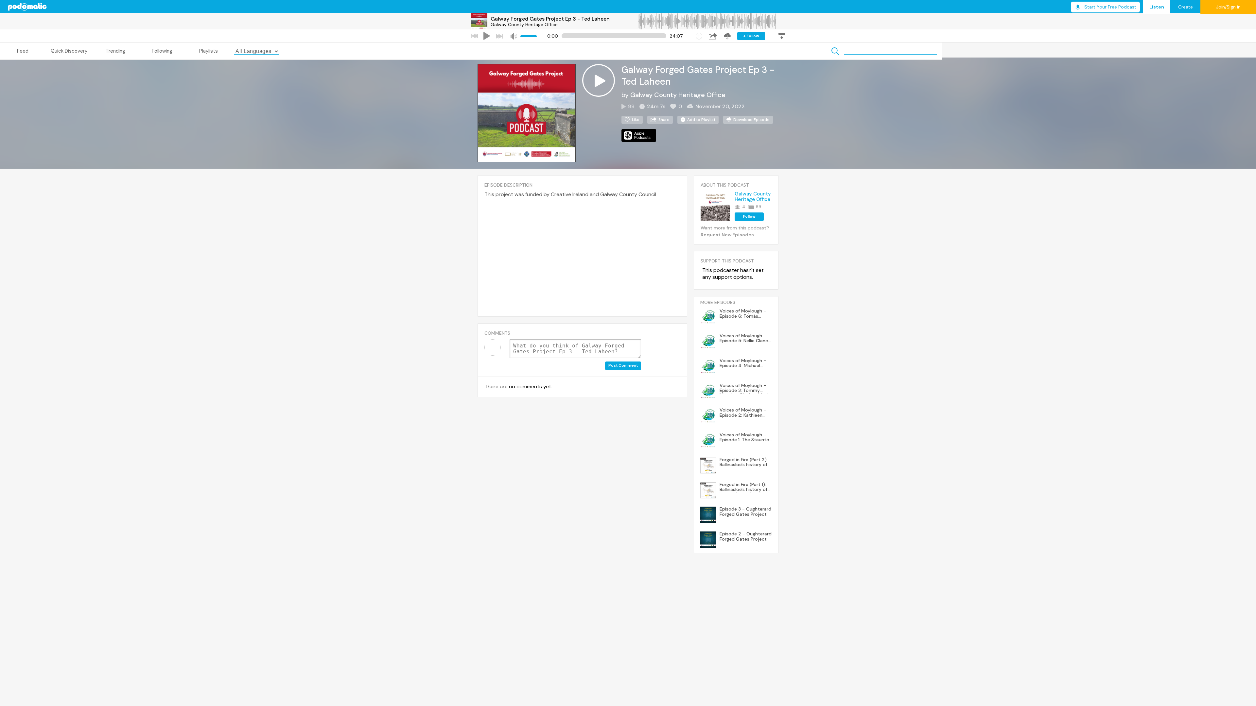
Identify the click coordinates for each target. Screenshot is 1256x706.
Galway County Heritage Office (524, 24)
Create (1185, 7)
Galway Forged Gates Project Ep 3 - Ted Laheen (550, 18)
